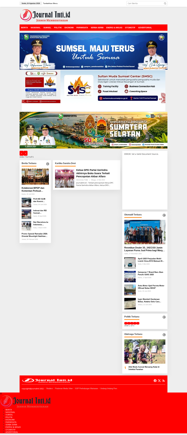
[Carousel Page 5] (137, 323)
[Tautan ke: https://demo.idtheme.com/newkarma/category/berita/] (47, 164)
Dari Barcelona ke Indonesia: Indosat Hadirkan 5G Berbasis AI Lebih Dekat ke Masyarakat (40, 223)
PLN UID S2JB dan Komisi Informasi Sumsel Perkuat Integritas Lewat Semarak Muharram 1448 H (40, 200)
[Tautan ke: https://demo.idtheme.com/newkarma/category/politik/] (164, 317)
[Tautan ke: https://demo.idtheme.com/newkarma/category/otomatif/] (164, 215)
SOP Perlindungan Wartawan (86, 388)
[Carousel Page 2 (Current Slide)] (128, 323)
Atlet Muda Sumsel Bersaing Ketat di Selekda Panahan (143, 368)
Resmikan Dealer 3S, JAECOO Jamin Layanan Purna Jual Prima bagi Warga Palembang (144, 249)
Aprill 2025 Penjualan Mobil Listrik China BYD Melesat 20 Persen (150, 259)
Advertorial (79, 180)
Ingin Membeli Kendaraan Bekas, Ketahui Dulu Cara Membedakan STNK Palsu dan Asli (150, 300)
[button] (165, 3)
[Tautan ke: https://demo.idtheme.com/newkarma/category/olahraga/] (164, 334)
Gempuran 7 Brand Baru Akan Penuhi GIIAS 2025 (150, 273)
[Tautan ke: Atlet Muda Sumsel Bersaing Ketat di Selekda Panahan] (144, 351)
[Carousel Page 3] (131, 323)
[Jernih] (45, 15)
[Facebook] (155, 380)
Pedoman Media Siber (64, 388)
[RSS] (163, 380)
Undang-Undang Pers (108, 388)
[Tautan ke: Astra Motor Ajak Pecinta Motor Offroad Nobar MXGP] (130, 290)
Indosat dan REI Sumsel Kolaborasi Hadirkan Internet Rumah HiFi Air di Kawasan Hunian (40, 212)
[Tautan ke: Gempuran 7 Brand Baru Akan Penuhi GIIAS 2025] (130, 276)
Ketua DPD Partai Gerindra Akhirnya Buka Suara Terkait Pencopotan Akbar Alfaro (93, 173)
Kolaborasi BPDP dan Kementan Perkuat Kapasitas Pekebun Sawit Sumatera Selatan (35, 189)
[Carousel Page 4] (134, 323)
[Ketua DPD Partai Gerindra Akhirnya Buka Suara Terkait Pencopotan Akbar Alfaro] (109, 185)
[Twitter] (159, 380)
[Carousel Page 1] (125, 323)
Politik (86, 180)
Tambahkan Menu (50, 3)
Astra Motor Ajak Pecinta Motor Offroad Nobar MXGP (151, 286)
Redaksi (49, 388)
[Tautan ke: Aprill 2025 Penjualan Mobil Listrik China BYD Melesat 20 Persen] (130, 263)
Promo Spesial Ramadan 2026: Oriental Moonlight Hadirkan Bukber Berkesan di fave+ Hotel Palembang (35, 235)
